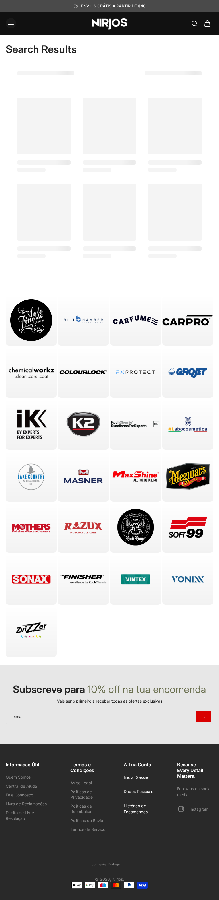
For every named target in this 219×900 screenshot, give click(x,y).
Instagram (199, 809)
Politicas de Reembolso (81, 809)
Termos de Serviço (87, 829)
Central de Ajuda (21, 786)
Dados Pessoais (138, 791)
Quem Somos (18, 777)
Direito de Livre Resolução (20, 815)
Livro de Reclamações (26, 803)
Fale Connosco (19, 794)
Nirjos (117, 879)
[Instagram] (183, 809)
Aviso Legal (81, 782)
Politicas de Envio (86, 820)
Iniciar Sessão (136, 777)
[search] (194, 23)
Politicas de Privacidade (81, 794)
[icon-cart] (207, 23)
